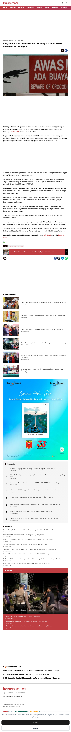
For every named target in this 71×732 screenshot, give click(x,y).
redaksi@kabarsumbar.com (14, 696)
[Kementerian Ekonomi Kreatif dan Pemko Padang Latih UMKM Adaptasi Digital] (11, 316)
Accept (35, 722)
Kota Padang (14, 132)
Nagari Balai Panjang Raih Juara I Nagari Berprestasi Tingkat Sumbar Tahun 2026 (33, 468)
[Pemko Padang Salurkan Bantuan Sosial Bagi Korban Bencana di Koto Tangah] (11, 303)
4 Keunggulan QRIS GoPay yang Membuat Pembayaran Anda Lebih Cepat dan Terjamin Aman (36, 490)
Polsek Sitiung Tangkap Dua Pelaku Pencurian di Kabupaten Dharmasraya (26, 621)
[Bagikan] (66, 50)
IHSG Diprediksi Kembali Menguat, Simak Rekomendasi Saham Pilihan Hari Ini (32, 678)
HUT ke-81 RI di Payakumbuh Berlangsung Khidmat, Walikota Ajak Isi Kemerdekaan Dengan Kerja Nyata (37, 476)
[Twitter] (58, 258)
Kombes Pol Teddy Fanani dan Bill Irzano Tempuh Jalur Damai (22, 616)
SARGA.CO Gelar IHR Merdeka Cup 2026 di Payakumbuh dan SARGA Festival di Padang (35, 504)
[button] (62, 3)
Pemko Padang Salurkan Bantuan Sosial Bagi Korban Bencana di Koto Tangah (43, 302)
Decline (35, 728)
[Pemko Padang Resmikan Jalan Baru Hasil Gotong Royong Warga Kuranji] (11, 330)
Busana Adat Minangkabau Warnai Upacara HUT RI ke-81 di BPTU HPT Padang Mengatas (35, 483)
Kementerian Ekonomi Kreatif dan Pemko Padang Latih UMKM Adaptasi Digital (43, 315)
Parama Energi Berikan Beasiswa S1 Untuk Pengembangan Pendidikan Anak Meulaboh (35, 518)
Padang (21, 246)
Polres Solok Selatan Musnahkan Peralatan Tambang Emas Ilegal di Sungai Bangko (28, 626)
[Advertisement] (35, 25)
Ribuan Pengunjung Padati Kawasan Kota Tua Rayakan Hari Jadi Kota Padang (43, 343)
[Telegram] (62, 258)
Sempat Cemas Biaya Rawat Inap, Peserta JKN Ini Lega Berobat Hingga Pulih (32, 497)
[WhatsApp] (66, 258)
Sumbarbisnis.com (13, 667)
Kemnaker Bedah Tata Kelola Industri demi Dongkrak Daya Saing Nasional (31, 511)
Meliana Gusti (6, 49)
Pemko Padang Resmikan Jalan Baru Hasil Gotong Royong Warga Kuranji (42, 329)
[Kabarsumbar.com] (10, 3)
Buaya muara (13, 246)
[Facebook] (55, 258)
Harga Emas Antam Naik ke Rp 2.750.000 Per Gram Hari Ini (26, 674)
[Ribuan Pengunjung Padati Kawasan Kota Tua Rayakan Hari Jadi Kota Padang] (11, 344)
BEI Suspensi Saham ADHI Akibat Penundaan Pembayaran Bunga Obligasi (31, 670)
